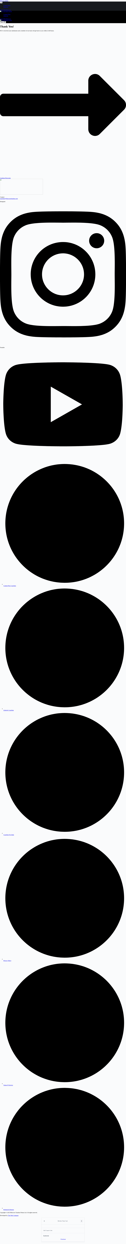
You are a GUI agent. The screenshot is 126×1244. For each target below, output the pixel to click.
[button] (44, 1221)
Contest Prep (6, 14)
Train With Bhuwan (5, 19)
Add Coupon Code (47, 1230)
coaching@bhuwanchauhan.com (9, 198)
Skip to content (4, 0)
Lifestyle (5, 16)
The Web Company (13, 1215)
